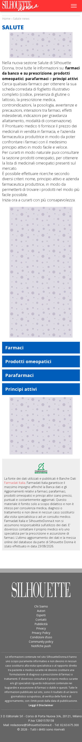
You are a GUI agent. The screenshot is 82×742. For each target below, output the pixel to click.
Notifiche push (41, 646)
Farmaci (14, 347)
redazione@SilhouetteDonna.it (31, 725)
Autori (41, 611)
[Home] (24, 6)
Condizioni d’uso (41, 637)
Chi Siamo (41, 606)
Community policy (41, 642)
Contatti (41, 620)
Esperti (41, 615)
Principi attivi (21, 389)
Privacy (41, 628)
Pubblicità (41, 624)
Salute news (41, 15)
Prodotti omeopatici (28, 361)
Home (6, 19)
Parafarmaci (19, 375)
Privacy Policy (41, 633)
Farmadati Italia (14, 483)
